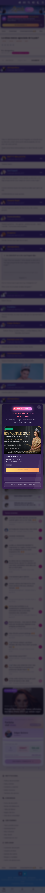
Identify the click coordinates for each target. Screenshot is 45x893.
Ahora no (22, 479)
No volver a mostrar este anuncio (22, 485)
